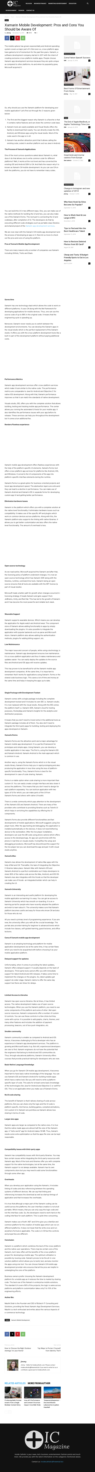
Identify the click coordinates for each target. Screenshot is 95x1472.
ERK (65, 60)
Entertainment (11, 10)
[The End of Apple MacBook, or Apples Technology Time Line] (77, 109)
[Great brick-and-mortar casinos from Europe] (77, 142)
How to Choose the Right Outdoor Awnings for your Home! (18, 1349)
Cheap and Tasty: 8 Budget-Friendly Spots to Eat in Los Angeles (76, 257)
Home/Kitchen (48, 1397)
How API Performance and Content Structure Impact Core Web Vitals (32, 1402)
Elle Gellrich (67, 160)
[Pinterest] (17, 38)
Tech (12, 17)
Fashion (21, 10)
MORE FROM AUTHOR (39, 1383)
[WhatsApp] (23, 38)
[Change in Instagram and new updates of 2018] (77, 176)
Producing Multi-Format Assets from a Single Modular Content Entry (13, 1402)
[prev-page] (6, 1411)
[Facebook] (7, 38)
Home (7, 17)
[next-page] (9, 1411)
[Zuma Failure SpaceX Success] (77, 45)
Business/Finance (40, 3)
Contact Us (30, 10)
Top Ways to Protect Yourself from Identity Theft (49, 1349)
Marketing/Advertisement (57, 3)
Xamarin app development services (40, 226)
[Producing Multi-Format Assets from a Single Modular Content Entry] (13, 1392)
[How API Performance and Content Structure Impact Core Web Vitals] (32, 1392)
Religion (29, 3)
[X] (12, 38)
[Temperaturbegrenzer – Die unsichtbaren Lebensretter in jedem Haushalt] (52, 1392)
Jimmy (9, 33)
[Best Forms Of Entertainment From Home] (77, 76)
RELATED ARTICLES (15, 1383)
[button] (87, 3)
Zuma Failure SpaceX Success (77, 57)
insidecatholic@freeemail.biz (52, 1462)
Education (72, 3)
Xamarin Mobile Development (20, 1320)
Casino (66, 151)
